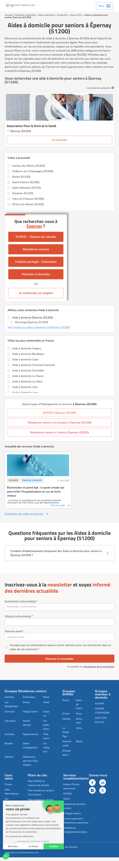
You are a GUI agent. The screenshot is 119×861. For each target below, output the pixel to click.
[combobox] (59, 607)
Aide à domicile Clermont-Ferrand (33, 365)
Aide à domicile (46, 15)
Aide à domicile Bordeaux (28, 354)
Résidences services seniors (74, 806)
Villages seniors (72, 813)
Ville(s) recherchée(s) (18, 616)
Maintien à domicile (25, 15)
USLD (66, 799)
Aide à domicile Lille (25, 387)
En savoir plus (59, 140)
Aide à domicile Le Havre (27, 376)
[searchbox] (59, 606)
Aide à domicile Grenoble (28, 370)
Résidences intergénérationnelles (75, 830)
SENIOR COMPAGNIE (102, 710)
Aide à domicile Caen (25, 359)
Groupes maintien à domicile (102, 694)
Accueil (8, 15)
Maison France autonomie (71, 786)
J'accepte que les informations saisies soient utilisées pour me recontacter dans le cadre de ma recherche (60, 647)
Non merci (13, 846)
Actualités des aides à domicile (24, 514)
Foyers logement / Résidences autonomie (75, 820)
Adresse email (13, 631)
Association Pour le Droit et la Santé (31, 125)
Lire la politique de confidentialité (20, 836)
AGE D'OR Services (100, 720)
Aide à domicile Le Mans (27, 381)
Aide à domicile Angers (26, 348)
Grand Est (62, 15)
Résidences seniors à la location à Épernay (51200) (59, 422)
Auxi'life (99, 703)
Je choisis (33, 846)
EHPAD (67, 793)
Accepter (53, 846)
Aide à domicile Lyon (25, 392)
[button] (6, 856)
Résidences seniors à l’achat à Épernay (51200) (59, 432)
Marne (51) (76, 15)
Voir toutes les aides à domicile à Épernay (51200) (39, 327)
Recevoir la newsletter (60, 659)
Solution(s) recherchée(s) (20, 601)
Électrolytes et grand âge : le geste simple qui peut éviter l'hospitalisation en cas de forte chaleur (35, 492)
